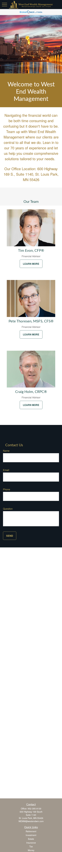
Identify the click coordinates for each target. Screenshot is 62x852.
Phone (6, 489)
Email (6, 470)
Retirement (31, 831)
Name (6, 450)
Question (8, 508)
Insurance (31, 842)
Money (31, 850)
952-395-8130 (34, 808)
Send (9, 535)
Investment (31, 835)
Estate (31, 838)
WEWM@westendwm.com (31, 821)
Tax (31, 846)
